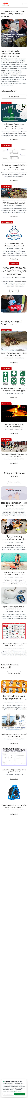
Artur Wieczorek (9, 358)
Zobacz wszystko (14, 96)
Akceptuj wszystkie (20, 1094)
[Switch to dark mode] (22, 3)
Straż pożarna (6, 103)
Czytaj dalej (14, 291)
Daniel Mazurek (9, 128)
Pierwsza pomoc (9, 31)
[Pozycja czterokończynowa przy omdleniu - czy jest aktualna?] (14, 33)
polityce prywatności (16, 1091)
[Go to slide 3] (24, 45)
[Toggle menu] (25, 4)
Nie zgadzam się (8, 1094)
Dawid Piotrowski (7, 41)
